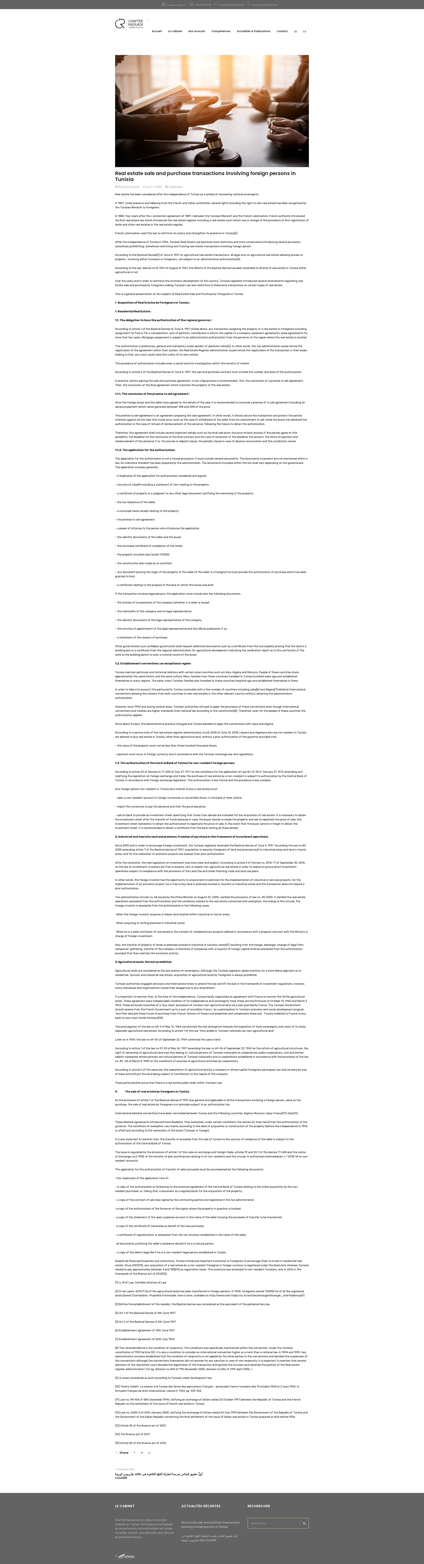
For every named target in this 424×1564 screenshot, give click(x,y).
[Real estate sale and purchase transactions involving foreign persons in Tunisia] (134, 1453)
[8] (235, 710)
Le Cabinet (175, 31)
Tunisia (179, 5)
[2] (236, 233)
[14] (177, 1269)
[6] (258, 689)
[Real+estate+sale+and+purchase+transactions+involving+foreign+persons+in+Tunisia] (142, 1453)
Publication (176, 186)
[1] (116, 1282)
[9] (227, 944)
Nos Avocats (196, 31)
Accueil (157, 31)
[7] (276, 689)
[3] (157, 255)
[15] (164, 1273)
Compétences (221, 31)
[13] (141, 1265)
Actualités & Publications (253, 31)
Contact (282, 31)
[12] (295, 1113)
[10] (160, 1017)
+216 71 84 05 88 (203, 5)
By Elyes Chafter (129, 186)
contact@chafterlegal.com (231, 5)
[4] (238, 259)
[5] (229, 346)
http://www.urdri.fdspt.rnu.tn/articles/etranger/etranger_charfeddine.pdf (256, 1295)
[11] (284, 1113)
